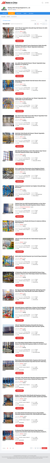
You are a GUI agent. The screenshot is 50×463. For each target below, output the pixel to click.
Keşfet (25, 13)
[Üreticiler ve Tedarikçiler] (9, 2)
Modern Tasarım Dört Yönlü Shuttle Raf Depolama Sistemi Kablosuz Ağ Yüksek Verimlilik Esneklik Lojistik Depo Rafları (31, 396)
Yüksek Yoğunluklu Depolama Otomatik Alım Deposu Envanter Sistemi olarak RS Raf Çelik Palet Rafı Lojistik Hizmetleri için (29, 326)
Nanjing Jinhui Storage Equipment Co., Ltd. (19, 7)
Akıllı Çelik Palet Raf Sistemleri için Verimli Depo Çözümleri (31, 256)
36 (10, 448)
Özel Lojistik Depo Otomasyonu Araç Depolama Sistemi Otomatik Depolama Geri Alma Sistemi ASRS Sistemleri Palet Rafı (29, 170)
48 (13, 448)
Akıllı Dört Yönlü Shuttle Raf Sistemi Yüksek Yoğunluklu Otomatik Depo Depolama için (29, 134)
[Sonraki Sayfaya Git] (46, 24)
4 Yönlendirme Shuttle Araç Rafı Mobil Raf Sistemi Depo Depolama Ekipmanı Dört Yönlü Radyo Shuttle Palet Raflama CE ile (31, 274)
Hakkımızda (18, 13)
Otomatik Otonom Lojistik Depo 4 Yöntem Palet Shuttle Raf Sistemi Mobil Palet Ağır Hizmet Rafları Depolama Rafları (30, 308)
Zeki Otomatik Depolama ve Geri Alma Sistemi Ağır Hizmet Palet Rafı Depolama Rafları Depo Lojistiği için (30, 151)
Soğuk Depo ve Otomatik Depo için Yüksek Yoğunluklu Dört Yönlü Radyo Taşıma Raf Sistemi (30, 99)
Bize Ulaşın (31, 13)
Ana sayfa (5, 13)
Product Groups (7, 20)
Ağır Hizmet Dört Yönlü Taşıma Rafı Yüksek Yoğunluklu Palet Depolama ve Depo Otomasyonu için (31, 116)
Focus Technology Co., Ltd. (24, 455)
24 (7, 448)
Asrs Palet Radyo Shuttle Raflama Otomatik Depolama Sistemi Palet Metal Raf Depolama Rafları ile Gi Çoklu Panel (31, 343)
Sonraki (43, 448)
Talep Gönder (19, 40)
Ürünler (12, 13)
